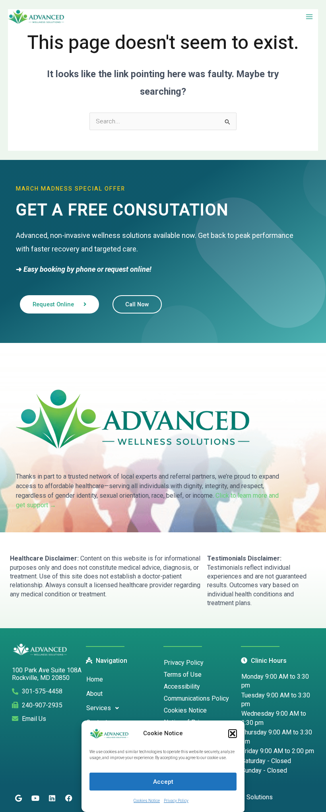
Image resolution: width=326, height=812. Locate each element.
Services (98, 708)
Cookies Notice (147, 800)
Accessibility (182, 686)
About (94, 693)
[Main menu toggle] (309, 16)
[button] (233, 734)
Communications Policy (196, 698)
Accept (163, 781)
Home (94, 679)
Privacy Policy (176, 800)
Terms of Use (183, 674)
